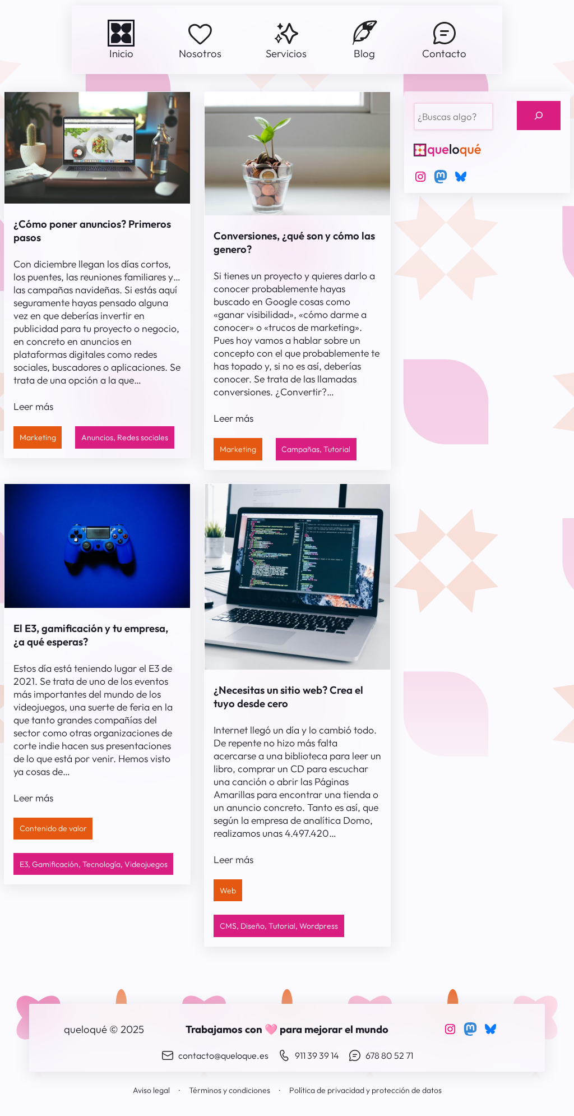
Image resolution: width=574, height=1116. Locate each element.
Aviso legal (151, 1090)
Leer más (33, 406)
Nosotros (200, 53)
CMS (228, 926)
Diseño (252, 926)
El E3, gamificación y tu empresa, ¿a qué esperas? (90, 634)
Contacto (444, 53)
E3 (24, 864)
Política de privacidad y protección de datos (365, 1090)
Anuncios (97, 437)
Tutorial (336, 449)
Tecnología (101, 864)
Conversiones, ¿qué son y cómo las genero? (294, 242)
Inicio (121, 53)
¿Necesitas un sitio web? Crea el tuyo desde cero (288, 696)
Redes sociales (142, 437)
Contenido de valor (53, 828)
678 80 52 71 (389, 1055)
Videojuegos (146, 864)
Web (228, 891)
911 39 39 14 (317, 1055)
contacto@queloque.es (223, 1055)
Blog (364, 53)
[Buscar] (539, 116)
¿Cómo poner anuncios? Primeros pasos (92, 230)
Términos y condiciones (229, 1090)
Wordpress (318, 926)
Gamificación (55, 864)
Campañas (300, 449)
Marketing (38, 437)
